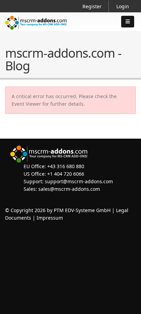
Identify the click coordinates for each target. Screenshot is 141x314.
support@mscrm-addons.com (79, 181)
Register (92, 6)
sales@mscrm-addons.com (69, 189)
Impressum (50, 217)
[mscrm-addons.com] (36, 28)
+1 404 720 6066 (65, 174)
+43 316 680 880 (65, 166)
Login (122, 6)
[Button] (127, 21)
